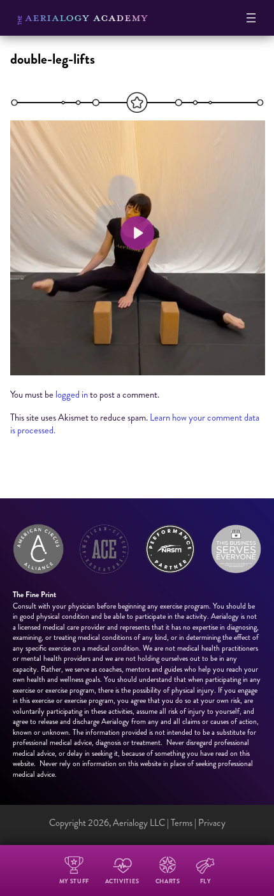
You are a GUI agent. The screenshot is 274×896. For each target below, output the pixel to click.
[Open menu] (251, 17)
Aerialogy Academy (86, 17)
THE (20, 20)
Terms (181, 823)
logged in (71, 394)
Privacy (212, 823)
